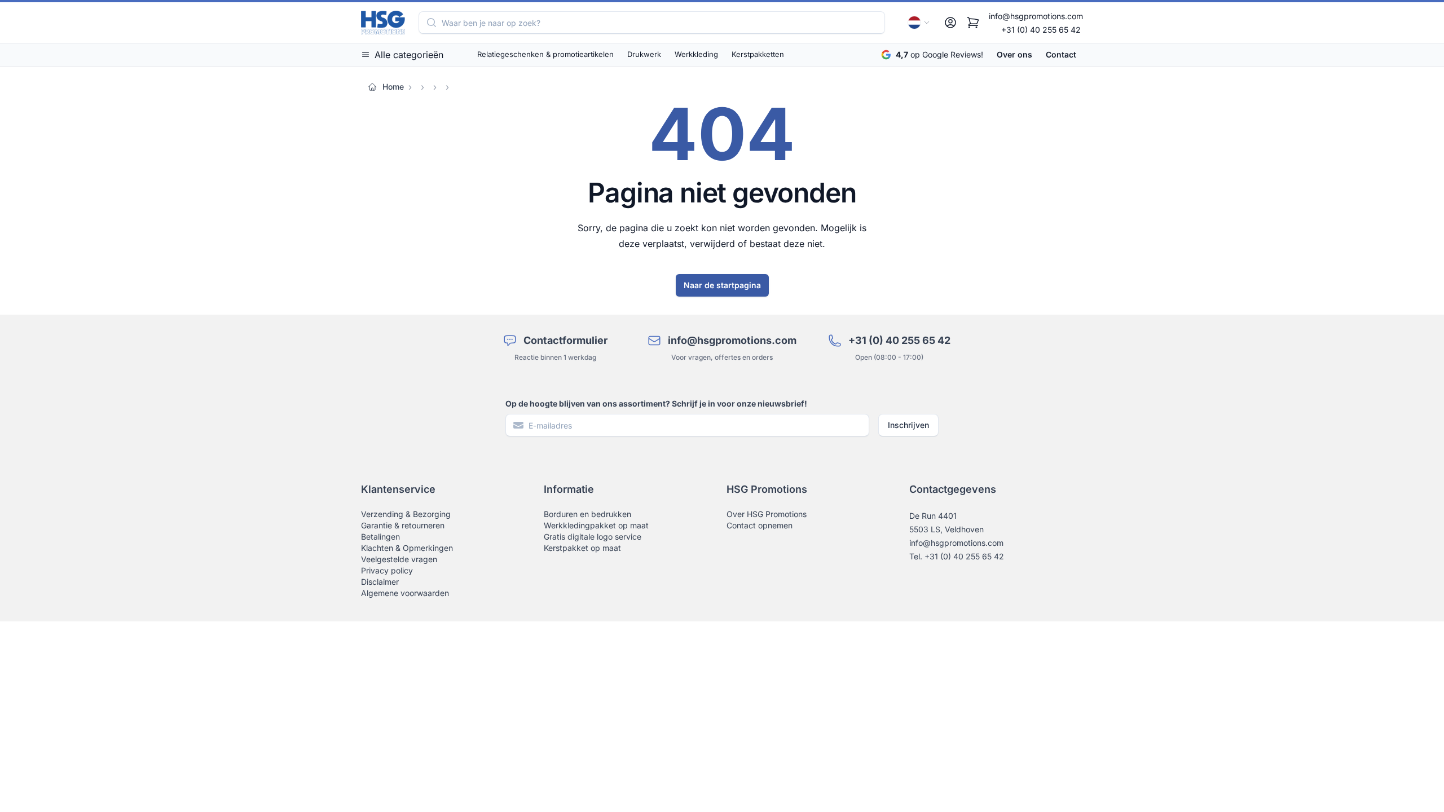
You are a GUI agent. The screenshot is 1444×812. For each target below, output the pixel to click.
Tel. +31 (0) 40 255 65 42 (956, 556)
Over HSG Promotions (767, 514)
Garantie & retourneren (402, 525)
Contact (1061, 54)
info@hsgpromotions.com (1036, 16)
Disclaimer (380, 581)
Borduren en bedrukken (587, 514)
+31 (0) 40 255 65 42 (1041, 29)
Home (393, 86)
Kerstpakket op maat (582, 548)
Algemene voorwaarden (405, 593)
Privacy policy (387, 570)
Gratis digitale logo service (592, 536)
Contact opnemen (760, 525)
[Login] (950, 22)
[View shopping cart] (973, 22)
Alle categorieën (409, 54)
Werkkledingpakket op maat (596, 525)
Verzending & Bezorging (406, 514)
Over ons (1014, 54)
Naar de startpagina (722, 285)
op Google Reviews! (939, 54)
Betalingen (380, 536)
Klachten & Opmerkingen (407, 548)
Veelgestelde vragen (399, 559)
